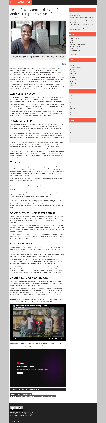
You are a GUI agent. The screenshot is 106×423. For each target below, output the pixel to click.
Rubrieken (81, 2)
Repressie (72, 77)
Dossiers (35, 2)
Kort (71, 133)
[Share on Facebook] (63, 64)
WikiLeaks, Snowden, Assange (77, 44)
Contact (66, 2)
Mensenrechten (74, 73)
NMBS (71, 42)
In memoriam (73, 131)
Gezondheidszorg (74, 69)
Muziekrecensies (74, 137)
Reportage (72, 141)
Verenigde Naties (74, 115)
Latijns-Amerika (73, 105)
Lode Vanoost (20, 2)
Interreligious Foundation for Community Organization (36, 142)
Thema (44, 2)
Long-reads (73, 135)
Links (59, 2)
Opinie (71, 139)
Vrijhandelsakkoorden (75, 50)
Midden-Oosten (73, 109)
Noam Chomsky (74, 52)
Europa (71, 97)
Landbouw (72, 71)
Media (71, 40)
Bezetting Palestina (74, 38)
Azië (71, 101)
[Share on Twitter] (65, 64)
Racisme (72, 75)
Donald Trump (52, 396)
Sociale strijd (73, 79)
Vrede (71, 85)
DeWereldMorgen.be (34, 389)
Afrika (71, 99)
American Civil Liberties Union (26, 396)
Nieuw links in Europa (75, 46)
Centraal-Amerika (74, 103)
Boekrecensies (73, 127)
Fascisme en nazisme (75, 67)
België (71, 95)
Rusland (72, 111)
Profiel (73, 2)
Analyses (72, 125)
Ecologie (72, 65)
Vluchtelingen (73, 83)
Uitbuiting (72, 81)
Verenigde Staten (26, 394)
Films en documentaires (76, 129)
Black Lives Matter (41, 396)
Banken (72, 63)
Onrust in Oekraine (74, 48)
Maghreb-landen (74, 107)
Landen (52, 2)
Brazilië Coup (73, 54)
